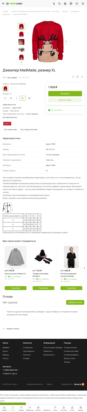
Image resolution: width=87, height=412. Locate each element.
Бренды (6, 355)
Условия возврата (71, 355)
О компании (28, 347)
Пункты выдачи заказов (53, 347)
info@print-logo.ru (10, 373)
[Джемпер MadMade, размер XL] (47, 41)
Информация (49, 343)
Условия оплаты (70, 347)
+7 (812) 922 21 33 (10, 370)
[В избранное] (73, 77)
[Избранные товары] (77, 3)
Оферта (49, 384)
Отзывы (26, 358)
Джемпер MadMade (5, 88)
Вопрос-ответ (69, 358)
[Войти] (65, 3)
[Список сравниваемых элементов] (71, 3)
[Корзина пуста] (83, 3)
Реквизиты (48, 351)
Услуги (5, 358)
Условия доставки (71, 351)
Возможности (49, 355)
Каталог (6, 347)
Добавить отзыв (75, 302)
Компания (27, 343)
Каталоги (27, 355)
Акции (5, 351)
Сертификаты (28, 351)
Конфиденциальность (35, 384)
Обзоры (67, 362)
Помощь (67, 343)
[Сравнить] (77, 77)
